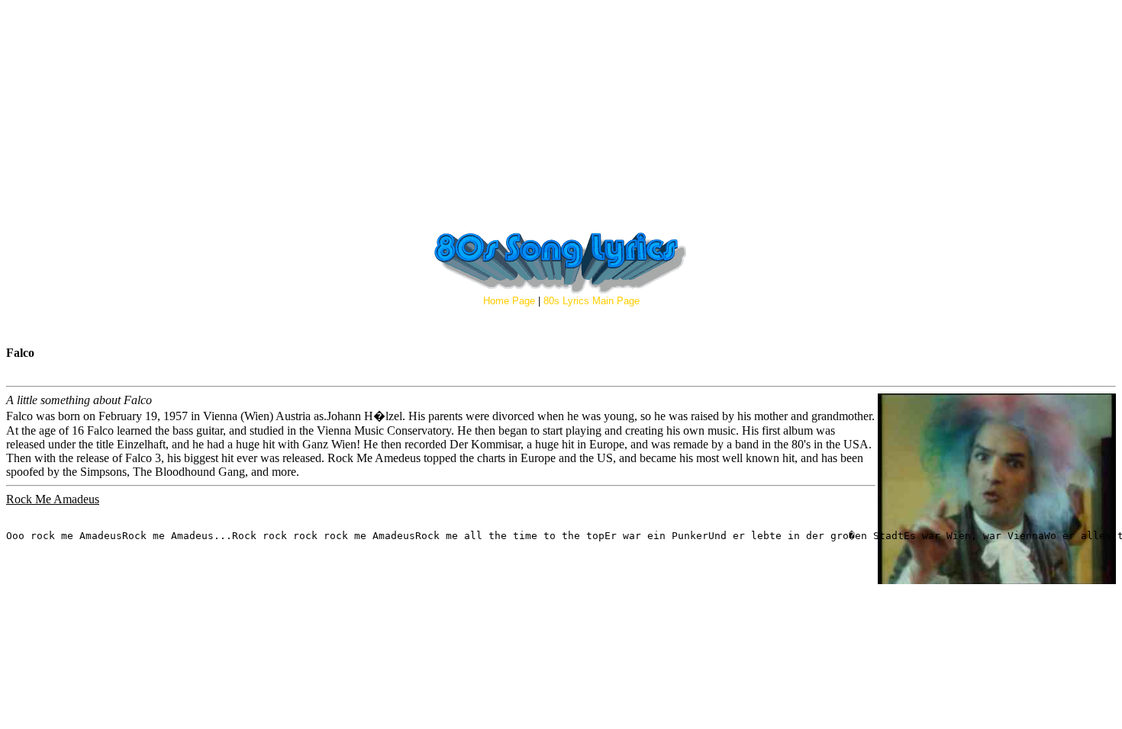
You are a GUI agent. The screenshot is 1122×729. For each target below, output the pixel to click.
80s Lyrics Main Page (591, 301)
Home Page (509, 301)
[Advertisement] (561, 113)
